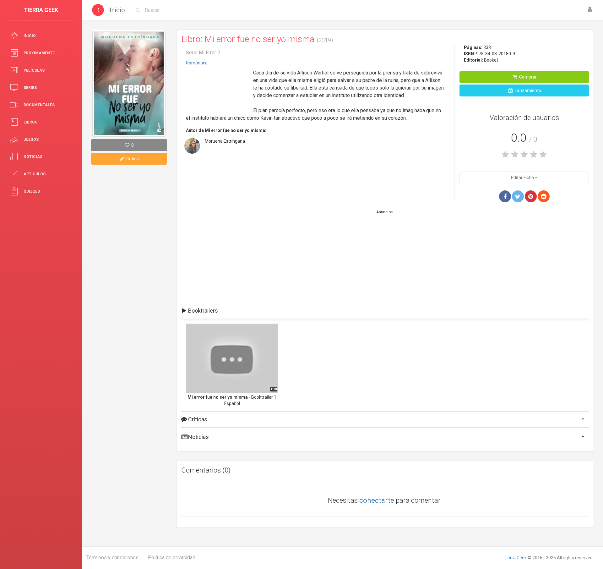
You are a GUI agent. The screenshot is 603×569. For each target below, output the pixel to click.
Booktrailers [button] (202, 310)
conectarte (376, 500)
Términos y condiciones (112, 558)
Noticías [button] (198, 437)
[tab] (385, 311)
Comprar (527, 76)
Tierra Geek (515, 557)
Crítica (132, 158)
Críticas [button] (197, 419)
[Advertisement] (217, 88)
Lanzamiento (527, 90)
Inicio (117, 10)
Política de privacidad (171, 558)
